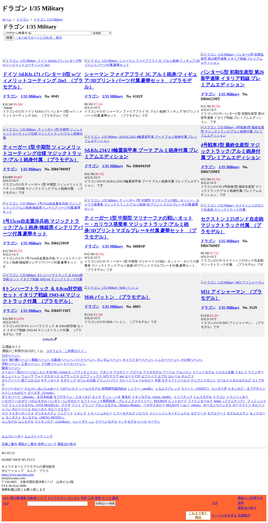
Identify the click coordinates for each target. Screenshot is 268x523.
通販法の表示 (66, 444)
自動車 (32, 498)
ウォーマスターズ (47, 376)
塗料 (84, 498)
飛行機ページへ (20, 359)
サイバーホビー (13, 388)
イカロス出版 (224, 372)
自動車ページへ (62, 359)
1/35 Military (31, 96)
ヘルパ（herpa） (191, 405)
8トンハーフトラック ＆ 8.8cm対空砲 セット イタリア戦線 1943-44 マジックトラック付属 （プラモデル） (42, 295)
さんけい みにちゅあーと (42, 388)
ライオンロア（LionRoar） (53, 421)
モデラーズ (198, 413)
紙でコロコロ (30, 380)
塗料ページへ (11, 364)
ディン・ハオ (111, 397)
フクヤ (66, 405)
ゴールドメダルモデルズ (234, 380)
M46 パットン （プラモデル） (117, 297)
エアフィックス (91, 376)
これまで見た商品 (198, 515)
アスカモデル (152, 372)
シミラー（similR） (141, 388)
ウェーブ (27, 376)
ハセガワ (8, 401)
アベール (169, 372)
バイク (42, 498)
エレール (174, 376)
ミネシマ (80, 413)
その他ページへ (192, 359)
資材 (98, 498)
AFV (5, 359)
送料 (241, 503)
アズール (136, 372)
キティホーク (50, 380)
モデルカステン (238, 413)
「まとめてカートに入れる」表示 (38, 37)
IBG (55, 372)
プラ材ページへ (52, 364)
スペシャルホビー (14, 392)
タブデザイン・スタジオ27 (72, 397)
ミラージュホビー (99, 413)
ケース (106, 498)
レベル (142, 421)
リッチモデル (127, 421)
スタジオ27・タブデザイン (246, 388)
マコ (5, 413)
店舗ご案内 (9, 444)
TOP (6, 503)
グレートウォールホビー (136, 380)
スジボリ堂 (219, 388)
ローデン (154, 421)
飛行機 (14, 498)
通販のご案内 (27, 444)
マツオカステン (46, 413)
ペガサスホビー (154, 405)
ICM (49, 372)
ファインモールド (200, 401)
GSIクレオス (69, 388)
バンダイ (54, 401)
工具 (91, 498)
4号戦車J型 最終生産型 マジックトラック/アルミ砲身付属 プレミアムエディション (231, 151)
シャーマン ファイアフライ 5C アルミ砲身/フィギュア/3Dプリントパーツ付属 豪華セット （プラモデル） (140, 80)
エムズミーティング (38, 436)
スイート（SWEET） (196, 388)
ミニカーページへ (167, 359)
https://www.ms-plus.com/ (18, 474)
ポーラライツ (241, 405)
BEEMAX (160, 401)
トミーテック (183, 397)
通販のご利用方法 (250, 498)
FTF (137, 376)
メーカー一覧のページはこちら (24, 372)
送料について (47, 444)
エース (129, 376)
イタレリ (241, 372)
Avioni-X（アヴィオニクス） (79, 372)
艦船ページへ (41, 359)
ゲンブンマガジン (203, 380)
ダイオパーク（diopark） (19, 397)
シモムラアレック (167, 388)
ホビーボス (39, 409)
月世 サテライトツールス (172, 380)
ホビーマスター (59, 409)
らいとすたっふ (83, 421)
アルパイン (184, 372)
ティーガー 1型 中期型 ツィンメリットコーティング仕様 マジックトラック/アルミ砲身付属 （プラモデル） (42, 153)
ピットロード (177, 401)
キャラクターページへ (138, 359)
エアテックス (69, 376)
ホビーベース (21, 409)
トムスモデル (202, 397)
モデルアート (216, 413)
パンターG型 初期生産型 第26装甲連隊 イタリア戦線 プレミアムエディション (232, 78)
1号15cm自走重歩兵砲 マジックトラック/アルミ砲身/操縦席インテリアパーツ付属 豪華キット (43, 227)
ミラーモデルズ (124, 413)
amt (121, 376)
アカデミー (121, 372)
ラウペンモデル (106, 421)
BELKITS (172, 405)
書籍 (115, 498)
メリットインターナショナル (169, 413)
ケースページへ (75, 364)
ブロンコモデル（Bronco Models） (118, 405)
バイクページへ (85, 359)
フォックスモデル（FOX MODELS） (34, 405)
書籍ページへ (11, 368)
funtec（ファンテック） (230, 401)
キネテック (68, 380)
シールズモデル (90, 388)
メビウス (142, 413)
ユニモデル (9, 421)
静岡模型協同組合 (114, 388)
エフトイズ (149, 376)
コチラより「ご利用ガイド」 (66, 351)
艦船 (23, 498)
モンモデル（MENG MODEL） (44, 417)
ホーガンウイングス (217, 405)
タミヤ (96, 397)
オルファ (187, 376)
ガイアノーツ (11, 380)
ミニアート (65, 413)
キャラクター (57, 498)
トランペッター (237, 397)
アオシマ (106, 372)
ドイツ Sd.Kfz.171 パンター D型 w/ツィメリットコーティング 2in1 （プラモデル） (43, 80)
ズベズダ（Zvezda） (41, 392)
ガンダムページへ (109, 359)
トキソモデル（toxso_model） (152, 397)
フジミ (76, 405)
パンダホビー (70, 401)
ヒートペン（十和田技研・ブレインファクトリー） (117, 401)
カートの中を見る (224, 515)
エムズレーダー (13, 436)
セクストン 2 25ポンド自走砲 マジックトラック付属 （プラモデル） (232, 225)
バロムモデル (37, 401)
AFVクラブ (111, 376)
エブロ (162, 376)
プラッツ (88, 405)
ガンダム (73, 498)
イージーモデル (203, 372)
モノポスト (13, 417)
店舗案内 (244, 515)
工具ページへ (30, 364)
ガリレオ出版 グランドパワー (98, 380)
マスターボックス (21, 413)
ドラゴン (10, 96)
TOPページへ (11, 355)
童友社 (126, 397)
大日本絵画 (45, 397)
